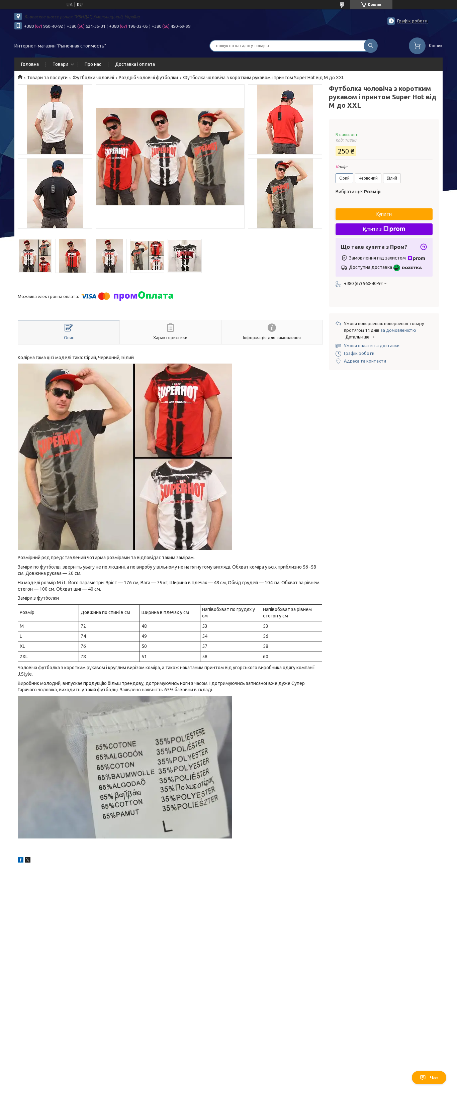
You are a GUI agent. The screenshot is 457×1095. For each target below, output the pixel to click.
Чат (434, 1077)
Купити (384, 214)
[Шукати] (371, 46)
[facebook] (20, 861)
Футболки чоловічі (93, 77)
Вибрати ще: (358, 191)
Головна (30, 64)
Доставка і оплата (135, 64)
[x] (27, 861)
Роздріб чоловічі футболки (148, 77)
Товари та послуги (47, 77)
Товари (60, 64)
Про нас (93, 64)
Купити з (372, 229)
